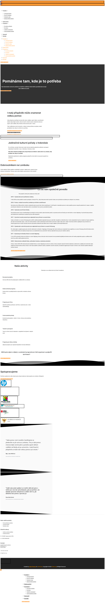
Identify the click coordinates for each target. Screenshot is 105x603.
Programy (5, 23)
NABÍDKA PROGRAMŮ (5, 358)
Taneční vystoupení (8, 30)
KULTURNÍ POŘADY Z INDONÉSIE (13, 132)
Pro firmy (6, 28)
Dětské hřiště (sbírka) (9, 19)
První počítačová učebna (8, 523)
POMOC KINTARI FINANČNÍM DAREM (14, 130)
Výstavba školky (7, 13)
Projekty (5, 10)
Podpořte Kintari (6, 533)
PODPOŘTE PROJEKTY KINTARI (18, 250)
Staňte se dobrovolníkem (8, 532)
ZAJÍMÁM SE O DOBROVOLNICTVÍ (14, 134)
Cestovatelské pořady (9, 31)
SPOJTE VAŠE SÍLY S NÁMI (5, 90)
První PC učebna (7, 15)
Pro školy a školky (8, 26)
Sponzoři (5, 34)
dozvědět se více (12, 160)
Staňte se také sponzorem (6, 378)
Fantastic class (7, 17)
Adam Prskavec (32, 566)
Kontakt (4, 36)
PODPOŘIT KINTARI (4, 62)
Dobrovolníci (6, 21)
